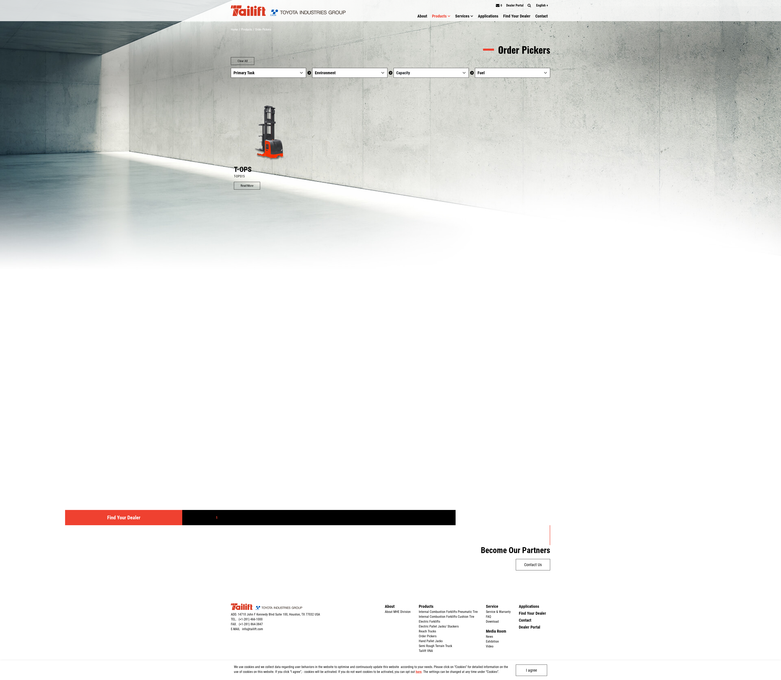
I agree (531, 670)
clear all (243, 61)
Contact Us (533, 564)
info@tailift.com (252, 629)
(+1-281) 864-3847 (251, 624)
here (419, 672)
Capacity (403, 72)
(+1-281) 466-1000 (251, 619)
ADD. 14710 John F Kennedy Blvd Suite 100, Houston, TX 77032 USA (275, 614)
